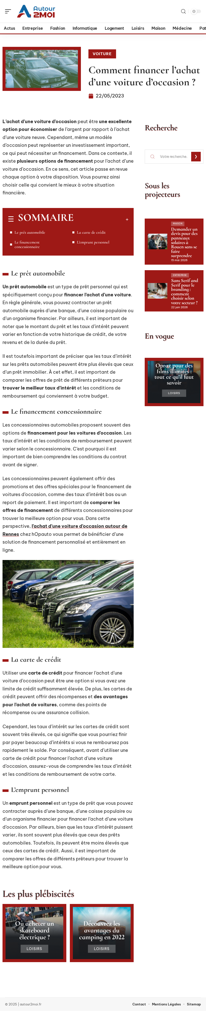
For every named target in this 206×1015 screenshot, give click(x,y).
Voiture (102, 53)
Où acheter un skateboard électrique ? (34, 930)
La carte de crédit (91, 232)
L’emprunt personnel (93, 242)
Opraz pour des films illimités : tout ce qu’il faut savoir (174, 374)
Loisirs (34, 949)
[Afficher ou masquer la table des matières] (101, 219)
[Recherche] (183, 11)
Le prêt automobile (30, 232)
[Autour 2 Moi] (36, 11)
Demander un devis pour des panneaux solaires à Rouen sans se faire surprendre (184, 242)
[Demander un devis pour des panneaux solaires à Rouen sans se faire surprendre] (157, 241)
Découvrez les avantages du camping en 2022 (102, 930)
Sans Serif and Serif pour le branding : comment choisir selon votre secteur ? (184, 291)
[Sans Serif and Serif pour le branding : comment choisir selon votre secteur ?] (157, 291)
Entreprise (180, 275)
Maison (177, 223)
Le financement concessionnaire (27, 244)
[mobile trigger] (9, 11)
